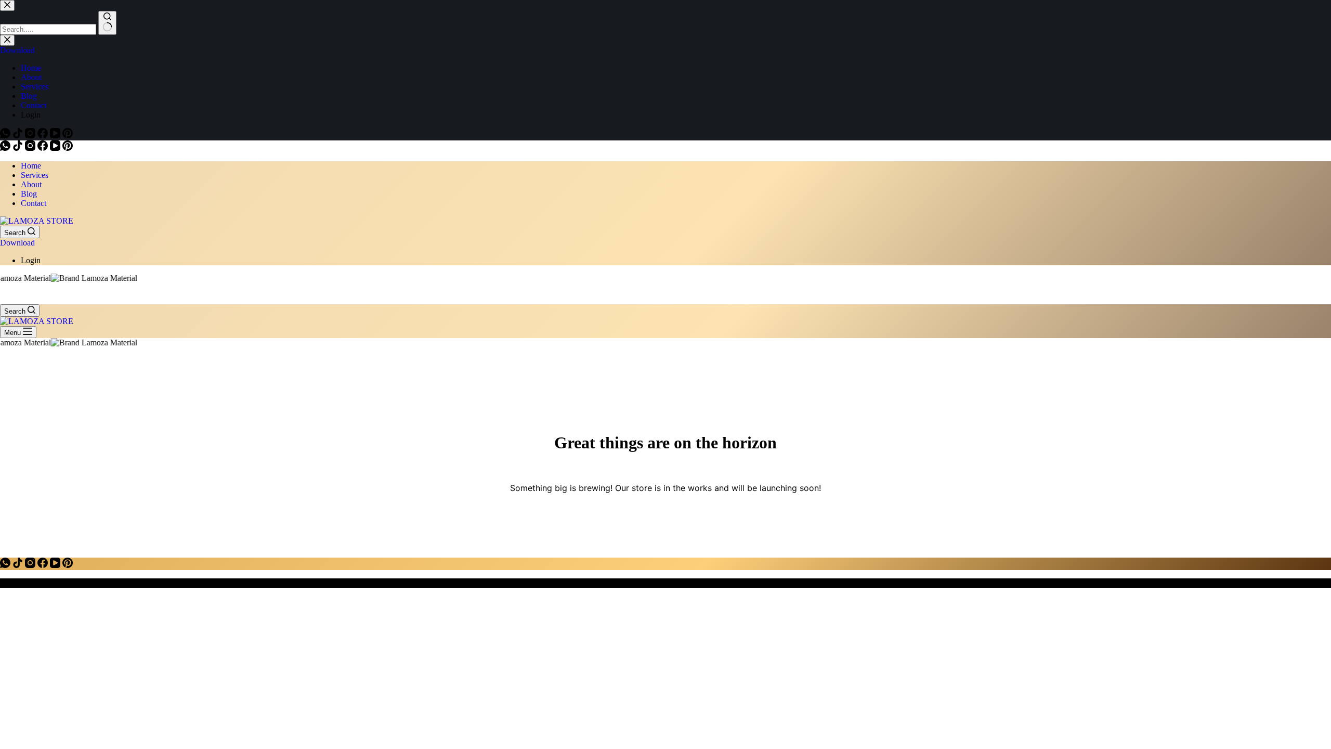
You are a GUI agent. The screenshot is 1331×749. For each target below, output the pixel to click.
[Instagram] (31, 148)
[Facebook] (43, 148)
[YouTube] (56, 148)
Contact (33, 203)
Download (17, 242)
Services (34, 175)
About (31, 184)
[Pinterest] (67, 148)
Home (31, 165)
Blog (29, 193)
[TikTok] (18, 148)
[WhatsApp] (6, 148)
